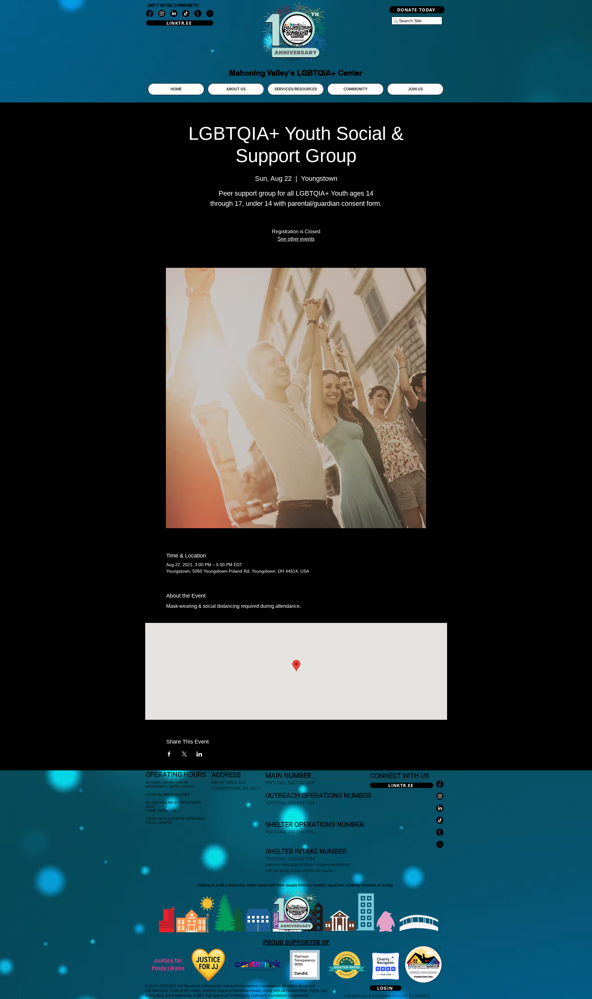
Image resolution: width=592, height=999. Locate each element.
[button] (236, 89)
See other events (296, 239)
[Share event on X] (184, 754)
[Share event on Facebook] (169, 754)
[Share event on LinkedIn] (199, 754)
